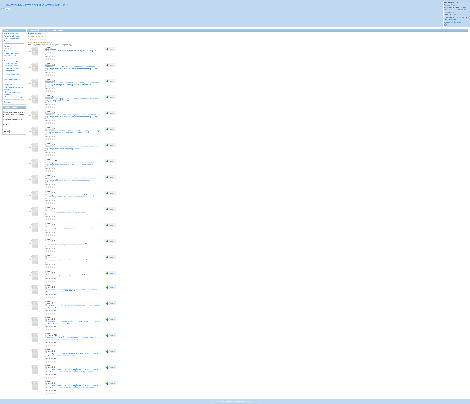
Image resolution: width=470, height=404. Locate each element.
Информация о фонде (12, 79)
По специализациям (12, 68)
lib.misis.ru (452, 20)
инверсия (55, 45)
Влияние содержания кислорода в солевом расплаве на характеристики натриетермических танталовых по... (72, 180)
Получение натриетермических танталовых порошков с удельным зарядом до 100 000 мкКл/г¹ (72, 290)
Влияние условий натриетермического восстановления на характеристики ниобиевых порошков (72, 148)
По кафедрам (10, 71)
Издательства (9, 48)
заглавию (43, 39)
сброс (62, 45)
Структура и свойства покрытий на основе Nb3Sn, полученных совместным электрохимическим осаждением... (72, 196)
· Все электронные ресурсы (14, 97)
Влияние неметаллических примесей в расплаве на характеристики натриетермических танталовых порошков (72, 116)
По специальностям (12, 66)
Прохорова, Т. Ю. (51, 161)
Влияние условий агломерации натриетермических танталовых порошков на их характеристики (72, 338)
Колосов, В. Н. (50, 65)
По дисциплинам (11, 63)
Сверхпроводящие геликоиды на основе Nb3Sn (66, 275)
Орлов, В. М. (49, 97)
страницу (47, 45)
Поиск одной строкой (11, 38)
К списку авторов (34, 33)
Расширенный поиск (11, 36)
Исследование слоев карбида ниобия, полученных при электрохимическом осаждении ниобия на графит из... (72, 132)
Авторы (6, 46)
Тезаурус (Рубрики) (11, 53)
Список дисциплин (12, 74)
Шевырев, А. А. (50, 49)
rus (9, 9)
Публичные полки (10, 56)
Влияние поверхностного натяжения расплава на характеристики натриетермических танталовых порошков (72, 68)
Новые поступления (11, 33)
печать (67, 45)
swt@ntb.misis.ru (455, 22)
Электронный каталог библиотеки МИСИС (36, 5)
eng (6, 9)
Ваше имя (6, 124)
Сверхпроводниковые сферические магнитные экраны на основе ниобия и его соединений (72, 228)
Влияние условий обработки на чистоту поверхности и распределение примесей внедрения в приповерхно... (72, 84)
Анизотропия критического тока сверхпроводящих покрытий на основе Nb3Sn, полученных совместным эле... (72, 244)
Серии (6, 51)
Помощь (7, 102)
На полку (112, 49)
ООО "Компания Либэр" (236, 401)
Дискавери (8, 41)
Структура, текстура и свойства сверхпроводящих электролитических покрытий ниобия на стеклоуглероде (72, 386)
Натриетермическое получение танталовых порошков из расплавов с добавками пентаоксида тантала (72, 212)
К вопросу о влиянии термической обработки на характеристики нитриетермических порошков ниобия (72, 164)
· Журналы (8, 85)
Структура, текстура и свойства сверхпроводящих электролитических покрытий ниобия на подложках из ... (72, 370)
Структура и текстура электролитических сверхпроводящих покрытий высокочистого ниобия (72, 354)
